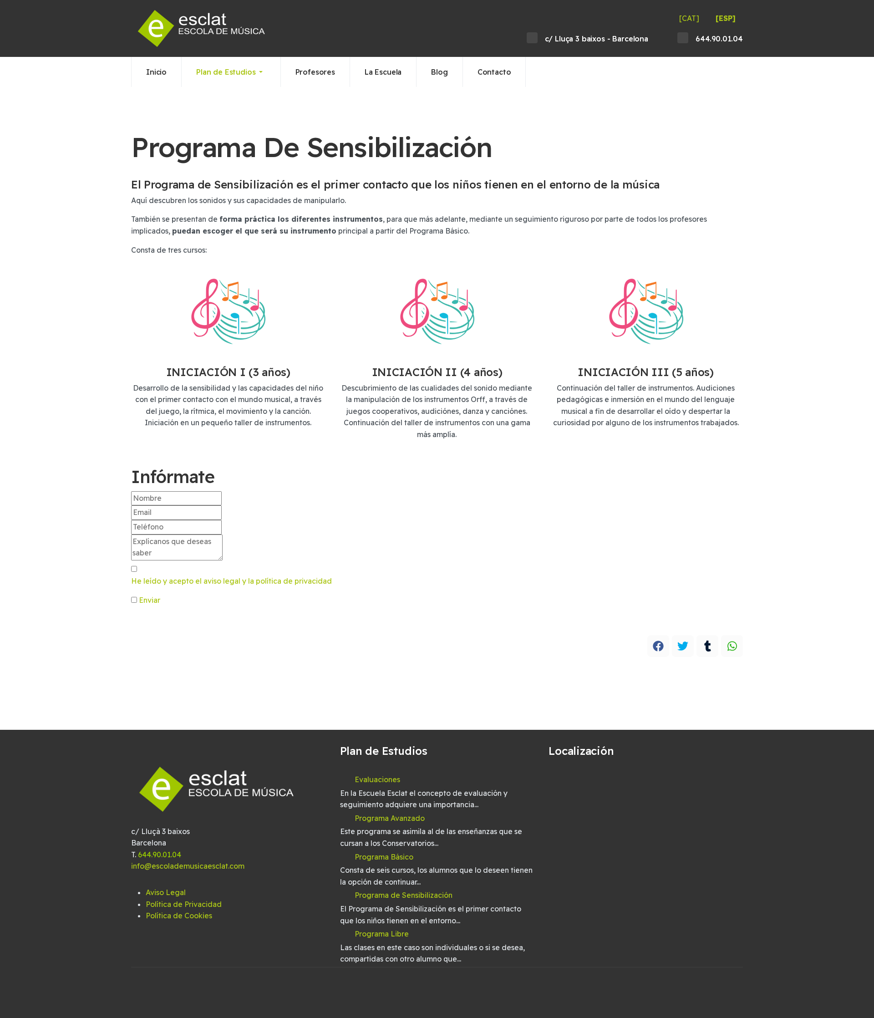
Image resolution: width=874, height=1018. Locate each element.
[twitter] (683, 646)
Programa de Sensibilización (403, 895)
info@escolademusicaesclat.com (187, 865)
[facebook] (658, 646)
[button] (231, 72)
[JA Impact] (217, 795)
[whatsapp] (732, 646)
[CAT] (689, 18)
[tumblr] (707, 646)
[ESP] (726, 18)
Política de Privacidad (184, 904)
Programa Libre (382, 933)
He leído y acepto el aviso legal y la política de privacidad (231, 580)
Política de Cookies (179, 915)
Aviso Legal (166, 892)
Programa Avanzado (390, 818)
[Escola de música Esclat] (202, 28)
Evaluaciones (377, 779)
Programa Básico (384, 856)
